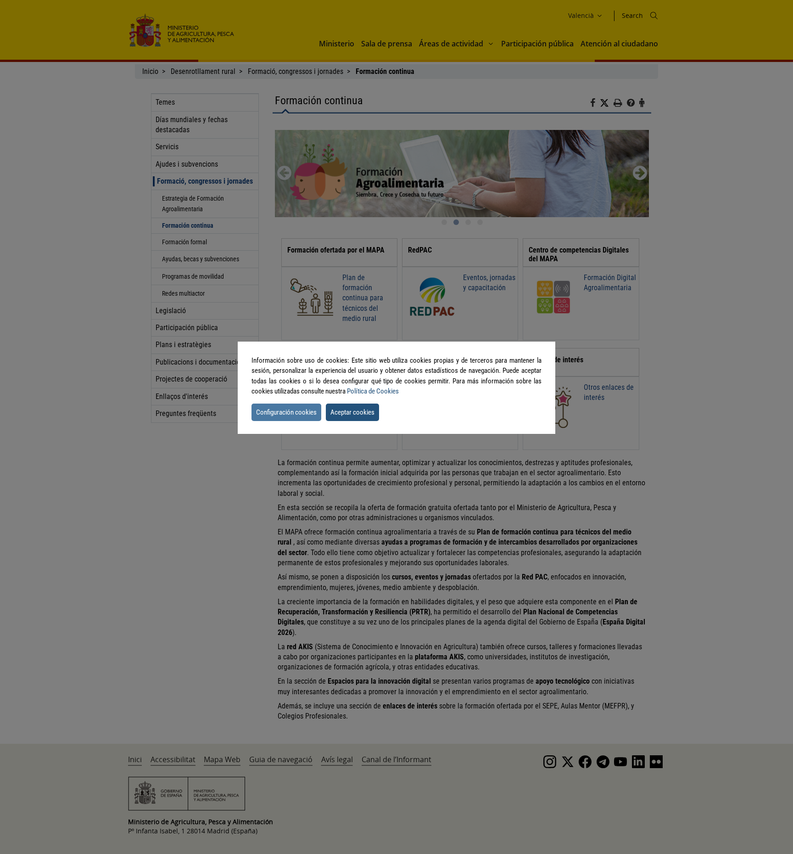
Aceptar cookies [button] (352, 412)
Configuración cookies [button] (286, 412)
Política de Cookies (373, 391)
